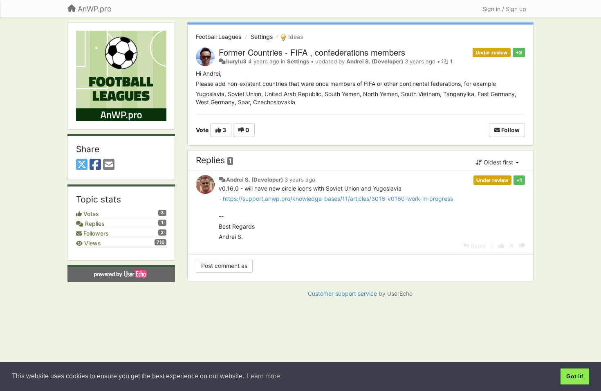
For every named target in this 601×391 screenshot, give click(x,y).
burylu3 (236, 61)
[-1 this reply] (522, 245)
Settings (262, 36)
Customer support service (342, 293)
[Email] (108, 165)
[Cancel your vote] (511, 245)
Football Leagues (218, 36)
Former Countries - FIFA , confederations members (312, 52)
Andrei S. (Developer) (374, 61)
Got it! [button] (575, 376)
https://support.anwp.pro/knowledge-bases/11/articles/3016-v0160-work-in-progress (338, 198)
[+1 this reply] (501, 245)
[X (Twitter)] (81, 165)
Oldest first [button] (498, 162)
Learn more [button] (263, 376)
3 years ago (300, 179)
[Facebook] (95, 165)
